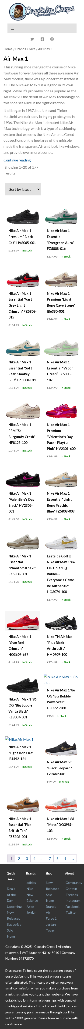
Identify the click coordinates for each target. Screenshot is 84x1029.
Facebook (73, 906)
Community (74, 883)
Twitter (71, 912)
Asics (31, 906)
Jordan (31, 912)
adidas (31, 883)
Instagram (73, 900)
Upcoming (14, 906)
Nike (32, 49)
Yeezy (50, 930)
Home (8, 49)
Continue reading (17, 160)
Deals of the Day (11, 894)
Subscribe (14, 924)
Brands (51, 906)
